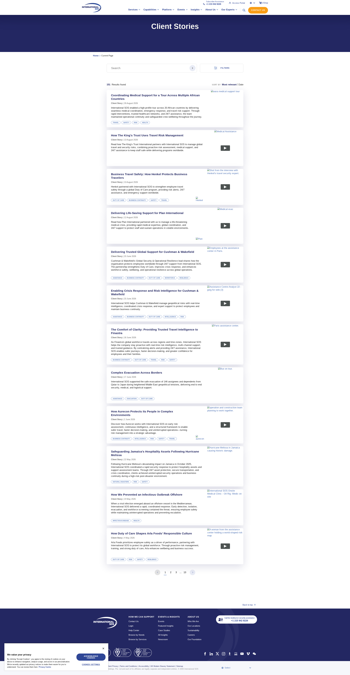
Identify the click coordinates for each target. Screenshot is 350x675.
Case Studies (164, 630)
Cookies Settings (91, 665)
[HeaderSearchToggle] (244, 10)
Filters (225, 68)
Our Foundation (194, 639)
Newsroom (163, 639)
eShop (265, 3)
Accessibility (144, 666)
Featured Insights (165, 626)
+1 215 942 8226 (213, 4)
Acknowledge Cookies (91, 657)
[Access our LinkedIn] (211, 654)
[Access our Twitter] (217, 654)
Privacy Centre (45, 667)
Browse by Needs (137, 635)
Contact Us (258, 10)
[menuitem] (134, 10)
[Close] (103, 648)
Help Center (134, 630)
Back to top (248, 605)
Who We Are (193, 621)
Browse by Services (138, 639)
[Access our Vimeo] (248, 654)
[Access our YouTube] (242, 654)
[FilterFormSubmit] (192, 68)
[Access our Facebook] (205, 654)
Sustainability (193, 630)
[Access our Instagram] (223, 654)
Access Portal (238, 3)
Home (96, 55)
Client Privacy (112, 666)
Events (161, 621)
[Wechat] (254, 654)
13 (185, 572)
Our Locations (194, 626)
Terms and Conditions (128, 666)
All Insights (163, 635)
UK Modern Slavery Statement (163, 666)
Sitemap (179, 666)
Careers (191, 635)
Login (131, 626)
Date (241, 84)
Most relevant (229, 84)
